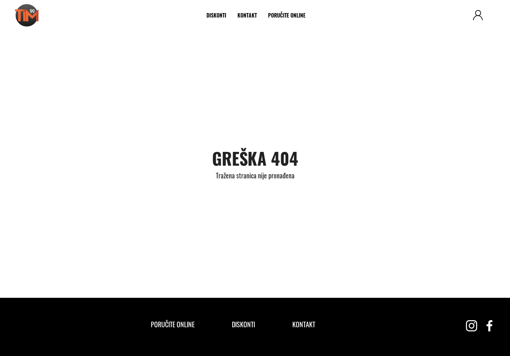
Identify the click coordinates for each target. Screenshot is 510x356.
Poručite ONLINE (286, 15)
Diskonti (216, 15)
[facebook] (489, 325)
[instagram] (471, 325)
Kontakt (247, 15)
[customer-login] (478, 15)
